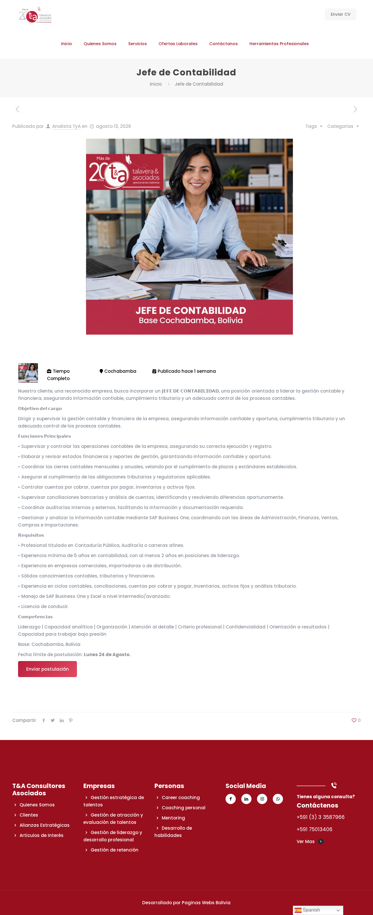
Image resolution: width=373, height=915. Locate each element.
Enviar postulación (47, 669)
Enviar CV (341, 14)
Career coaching (181, 797)
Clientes (29, 815)
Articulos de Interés (42, 835)
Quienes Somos (37, 805)
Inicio (156, 84)
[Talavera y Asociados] (35, 14)
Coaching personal (183, 808)
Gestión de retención (114, 850)
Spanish (311, 909)
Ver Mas (306, 841)
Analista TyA (66, 126)
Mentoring (173, 818)
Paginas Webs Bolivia (206, 903)
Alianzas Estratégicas (45, 825)
